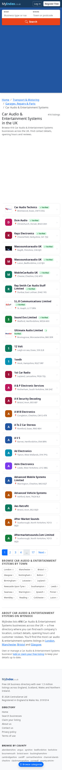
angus (20, 749)
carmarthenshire (34, 757)
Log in (37, 3)
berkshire (52, 749)
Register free (52, 3)
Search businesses (12, 715)
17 (33, 552)
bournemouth (8, 753)
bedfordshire (40, 749)
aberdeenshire (9, 749)
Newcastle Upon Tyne (15, 586)
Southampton (38, 586)
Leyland (41, 580)
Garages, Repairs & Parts (20, 103)
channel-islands (51, 757)
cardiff (21, 757)
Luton (53, 597)
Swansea (9, 591)
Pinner (54, 591)
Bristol (42, 569)
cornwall (34, 760)
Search (33, 21)
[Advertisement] (31, 58)
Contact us (7, 727)
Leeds (54, 586)
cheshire (6, 760)
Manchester (26, 569)
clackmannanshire (20, 760)
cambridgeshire (9, 757)
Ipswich (40, 591)
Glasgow (9, 575)
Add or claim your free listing (28, 654)
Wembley (9, 597)
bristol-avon (22, 753)
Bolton (41, 575)
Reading (24, 597)
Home (5, 100)
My (11, 4)
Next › (41, 552)
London (9, 569)
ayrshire (28, 749)
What (6, 12)
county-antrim (47, 760)
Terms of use (9, 735)
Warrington (25, 591)
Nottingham (25, 575)
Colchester (39, 597)
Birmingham (10, 580)
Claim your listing (11, 719)
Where (36, 12)
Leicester (27, 580)
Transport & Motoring (26, 100)
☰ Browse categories (31, 764)
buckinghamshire (38, 753)
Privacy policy (9, 731)
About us (6, 723)
